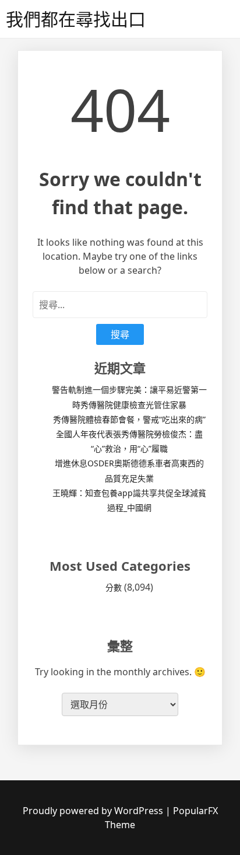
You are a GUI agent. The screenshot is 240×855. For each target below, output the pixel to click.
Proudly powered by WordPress (94, 810)
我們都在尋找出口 (76, 19)
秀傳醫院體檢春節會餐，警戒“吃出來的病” (129, 419)
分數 (113, 587)
